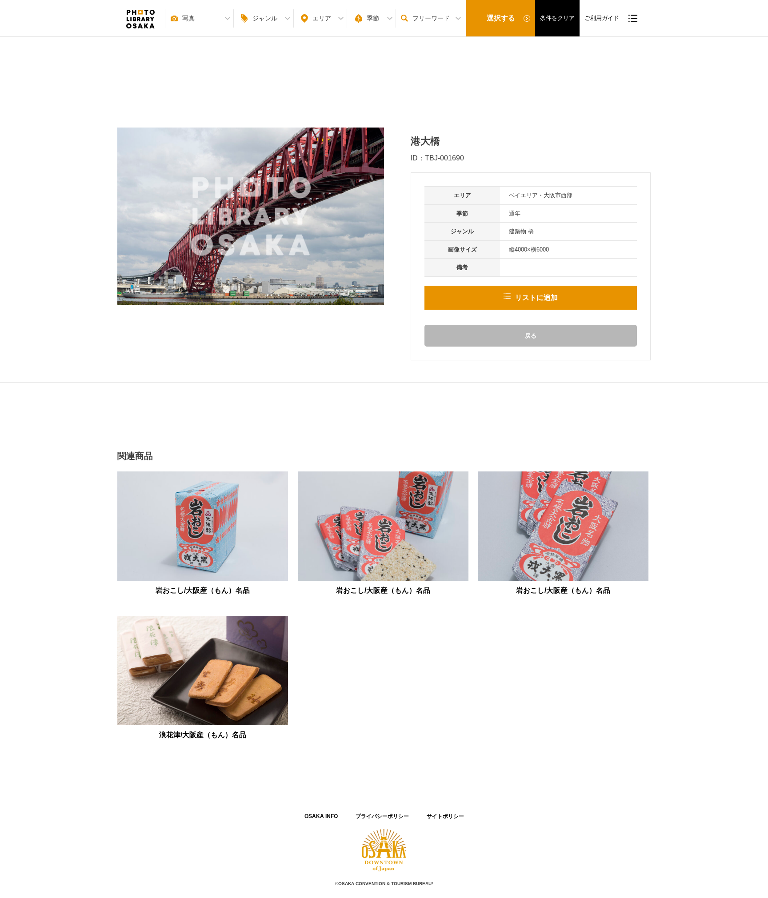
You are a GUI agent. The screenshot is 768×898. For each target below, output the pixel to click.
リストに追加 (536, 297)
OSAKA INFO (321, 816)
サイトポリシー (445, 816)
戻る (530, 335)
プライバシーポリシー (382, 816)
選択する (501, 18)
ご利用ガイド (601, 18)
